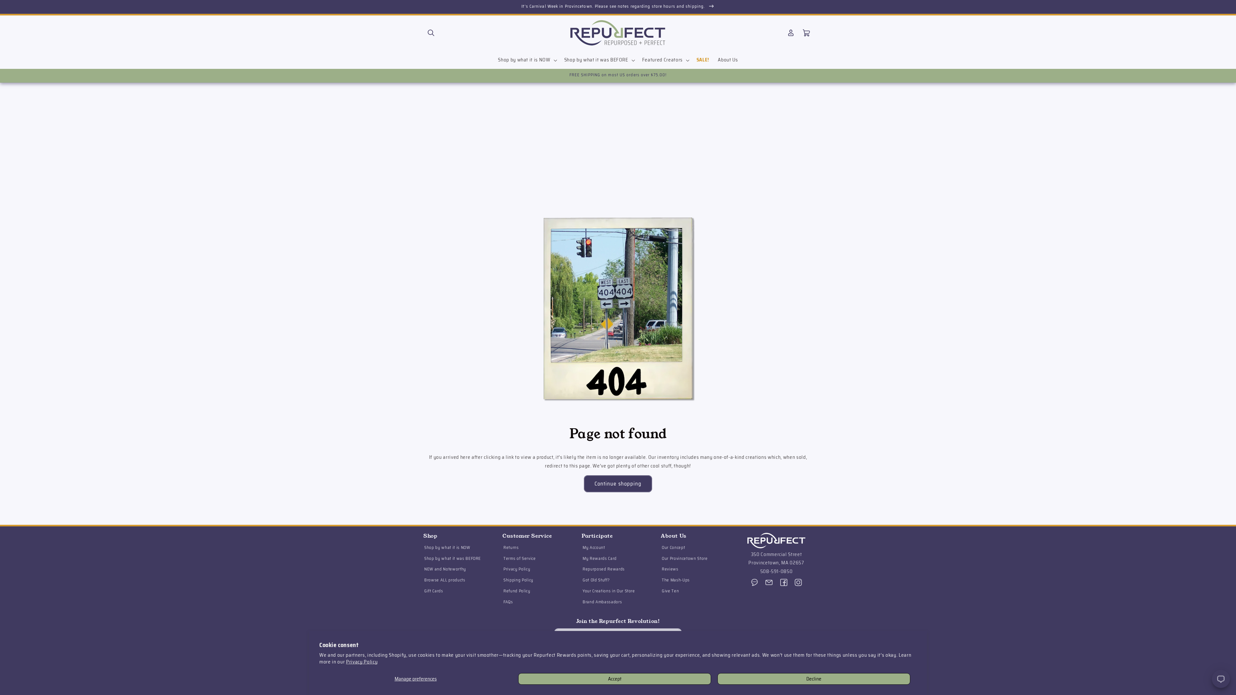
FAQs (508, 601)
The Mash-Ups (676, 580)
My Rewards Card (600, 558)
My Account (594, 547)
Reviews (670, 569)
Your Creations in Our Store (609, 591)
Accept (615, 679)
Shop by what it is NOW (447, 547)
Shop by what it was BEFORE (452, 558)
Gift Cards (433, 591)
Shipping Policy (518, 580)
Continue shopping (618, 483)
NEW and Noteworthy (445, 569)
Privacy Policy (362, 662)
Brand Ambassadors (602, 601)
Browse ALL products (444, 580)
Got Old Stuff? (596, 580)
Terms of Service (519, 558)
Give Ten (670, 591)
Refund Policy (516, 591)
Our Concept (673, 547)
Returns (511, 547)
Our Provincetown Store (685, 558)
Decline (813, 679)
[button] (431, 33)
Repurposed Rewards (604, 569)
